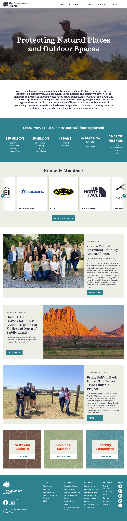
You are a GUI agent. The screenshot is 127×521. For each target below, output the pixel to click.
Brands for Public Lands (70, 496)
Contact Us (107, 501)
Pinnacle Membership (72, 492)
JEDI (45, 501)
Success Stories (89, 507)
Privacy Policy (8, 512)
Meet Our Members (63, 218)
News (105, 495)
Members (46, 489)
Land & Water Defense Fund (72, 508)
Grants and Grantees (91, 489)
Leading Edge (69, 501)
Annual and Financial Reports (50, 496)
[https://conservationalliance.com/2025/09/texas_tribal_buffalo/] (43, 392)
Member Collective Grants (90, 500)
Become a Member (70, 486)
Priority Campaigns (107, 487)
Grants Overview (90, 486)
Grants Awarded (90, 495)
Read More (93, 292)
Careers (106, 498)
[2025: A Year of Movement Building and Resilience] (43, 261)
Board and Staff (48, 492)
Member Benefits (70, 489)
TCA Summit (107, 491)
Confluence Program (91, 504)
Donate (66, 504)
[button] (3, 196)
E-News (105, 504)
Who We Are (47, 486)
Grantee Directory (90, 492)
